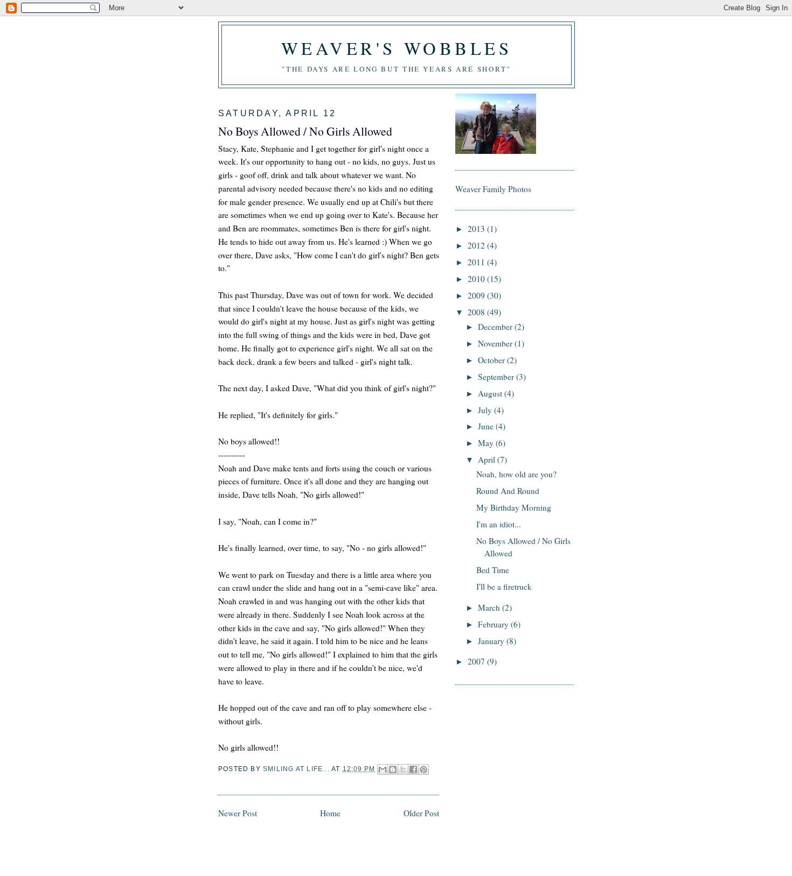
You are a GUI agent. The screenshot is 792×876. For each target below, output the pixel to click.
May (487, 442)
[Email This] (382, 769)
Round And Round (507, 490)
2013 (477, 228)
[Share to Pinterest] (423, 769)
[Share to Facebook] (413, 769)
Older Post (421, 813)
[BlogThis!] (392, 769)
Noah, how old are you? (516, 474)
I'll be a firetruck (504, 586)
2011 (477, 262)
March (490, 607)
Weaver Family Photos (493, 188)
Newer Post (237, 813)
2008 (477, 312)
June (487, 426)
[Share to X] (403, 769)
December (496, 326)
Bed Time (492, 569)
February (494, 624)
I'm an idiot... (498, 524)
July (486, 410)
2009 (477, 295)
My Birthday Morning (513, 507)
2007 (477, 661)
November (496, 343)
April (487, 459)
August (491, 393)
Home (330, 813)
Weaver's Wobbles (396, 48)
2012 (477, 245)
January (492, 640)
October (492, 360)
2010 (477, 278)
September (497, 376)
